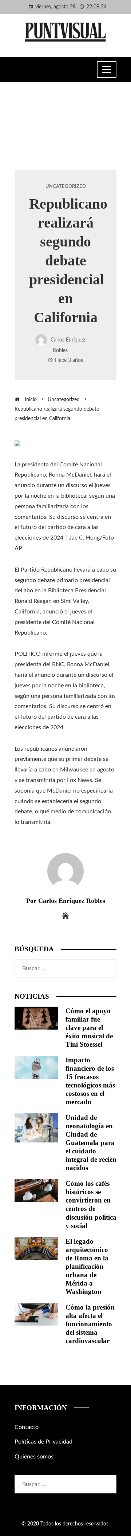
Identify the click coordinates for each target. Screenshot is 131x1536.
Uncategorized (65, 186)
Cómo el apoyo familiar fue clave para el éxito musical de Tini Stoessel (89, 1027)
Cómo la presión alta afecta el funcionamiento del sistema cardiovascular (90, 1324)
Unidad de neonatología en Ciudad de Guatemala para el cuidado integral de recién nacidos (91, 1143)
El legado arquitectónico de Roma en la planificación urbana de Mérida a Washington (87, 1266)
